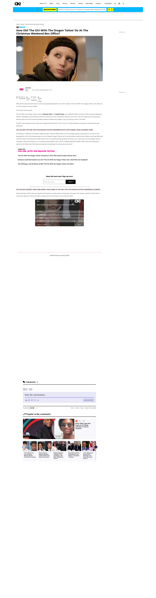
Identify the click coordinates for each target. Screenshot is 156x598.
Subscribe (108, 3)
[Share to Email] (40, 97)
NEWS (51, 3)
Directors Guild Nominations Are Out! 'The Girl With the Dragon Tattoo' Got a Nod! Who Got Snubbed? (53, 160)
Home (18, 24)
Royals (64, 3)
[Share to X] (28, 97)
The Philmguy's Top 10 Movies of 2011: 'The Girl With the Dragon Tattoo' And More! (46, 164)
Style (58, 3)
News (22, 24)
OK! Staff (28, 88)
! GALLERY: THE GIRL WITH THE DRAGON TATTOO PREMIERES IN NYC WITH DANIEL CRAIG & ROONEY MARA (54, 130)
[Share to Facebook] (22, 97)
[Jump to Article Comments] (17, 97)
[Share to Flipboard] (34, 97)
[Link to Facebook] (115, 3)
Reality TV (43, 3)
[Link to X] (123, 3)
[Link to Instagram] (119, 3)
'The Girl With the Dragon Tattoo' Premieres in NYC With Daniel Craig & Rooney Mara (47, 155)
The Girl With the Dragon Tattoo (34, 24)
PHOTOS (72, 3)
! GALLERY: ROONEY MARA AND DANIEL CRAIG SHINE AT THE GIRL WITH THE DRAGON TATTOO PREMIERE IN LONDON (58, 189)
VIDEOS (80, 3)
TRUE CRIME (89, 3)
